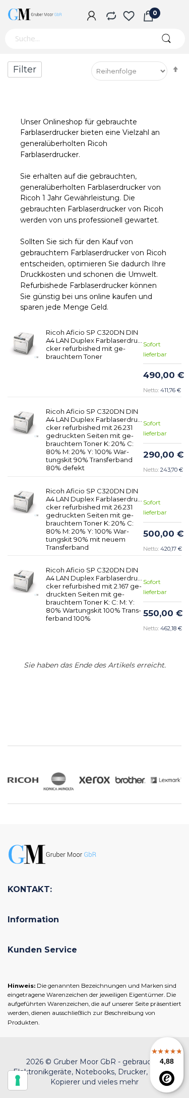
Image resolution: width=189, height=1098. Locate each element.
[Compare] (110, 17)
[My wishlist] (128, 17)
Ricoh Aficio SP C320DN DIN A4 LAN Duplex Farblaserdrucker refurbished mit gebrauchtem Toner (93, 344)
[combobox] (75, 39)
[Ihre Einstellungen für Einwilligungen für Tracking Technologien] (17, 1080)
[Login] (91, 17)
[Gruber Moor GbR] (35, 14)
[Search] (166, 39)
